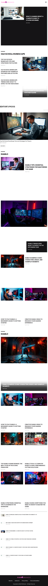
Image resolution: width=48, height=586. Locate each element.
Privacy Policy (25, 580)
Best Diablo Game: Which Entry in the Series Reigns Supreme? (19, 522)
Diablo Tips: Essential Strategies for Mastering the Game (36, 167)
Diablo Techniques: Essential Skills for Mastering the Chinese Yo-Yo (21, 514)
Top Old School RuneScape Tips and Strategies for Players (9, 61)
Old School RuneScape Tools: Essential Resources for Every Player (34, 91)
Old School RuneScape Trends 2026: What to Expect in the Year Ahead (10, 82)
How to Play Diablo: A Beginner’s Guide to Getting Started (11, 321)
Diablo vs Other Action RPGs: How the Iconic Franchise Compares (21, 539)
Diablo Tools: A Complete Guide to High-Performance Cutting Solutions (35, 465)
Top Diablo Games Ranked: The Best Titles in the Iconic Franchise (11, 465)
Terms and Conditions (34, 580)
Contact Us (17, 580)
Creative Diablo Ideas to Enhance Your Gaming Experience (33, 321)
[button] (46, 2)
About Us (10, 580)
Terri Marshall (3, 142)
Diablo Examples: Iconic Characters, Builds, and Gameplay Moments (33, 260)
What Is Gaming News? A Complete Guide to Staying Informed (34, 18)
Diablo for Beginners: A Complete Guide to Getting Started (19, 530)
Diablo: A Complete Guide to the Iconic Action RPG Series (19, 555)
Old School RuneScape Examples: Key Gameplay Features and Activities (9, 71)
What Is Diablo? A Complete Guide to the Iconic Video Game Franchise (22, 547)
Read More (3, 65)
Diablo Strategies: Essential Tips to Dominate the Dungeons (11, 505)
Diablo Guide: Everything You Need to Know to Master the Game (35, 505)
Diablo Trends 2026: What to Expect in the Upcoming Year (36, 245)
